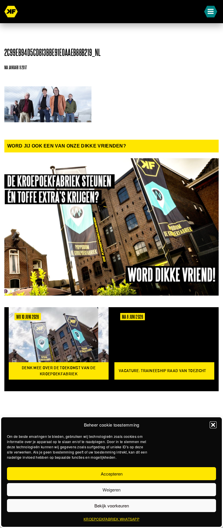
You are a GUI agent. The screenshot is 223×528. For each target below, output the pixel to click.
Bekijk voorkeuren (111, 505)
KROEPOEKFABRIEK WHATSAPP (111, 518)
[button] (213, 425)
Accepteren (112, 474)
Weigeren (111, 490)
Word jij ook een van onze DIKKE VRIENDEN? (66, 145)
